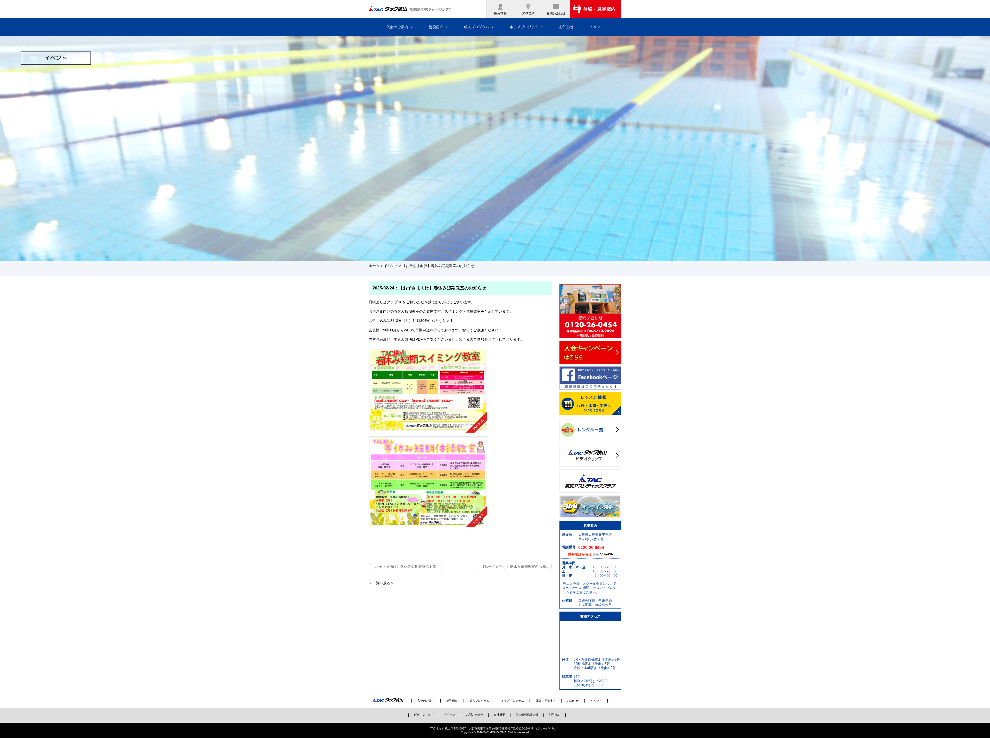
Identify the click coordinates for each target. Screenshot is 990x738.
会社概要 (499, 714)
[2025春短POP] (428, 481)
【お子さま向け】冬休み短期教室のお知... (406, 566)
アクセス (450, 714)
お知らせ (566, 26)
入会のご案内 (397, 26)
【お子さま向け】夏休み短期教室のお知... (515, 566)
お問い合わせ (474, 714)
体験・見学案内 (546, 700)
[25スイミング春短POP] (428, 390)
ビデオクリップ (424, 714)
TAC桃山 (388, 700)
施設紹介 (436, 26)
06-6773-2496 (603, 554)
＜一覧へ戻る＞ (381, 583)
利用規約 (554, 714)
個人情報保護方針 (527, 714)
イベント (596, 26)
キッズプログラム (524, 26)
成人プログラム (476, 26)
